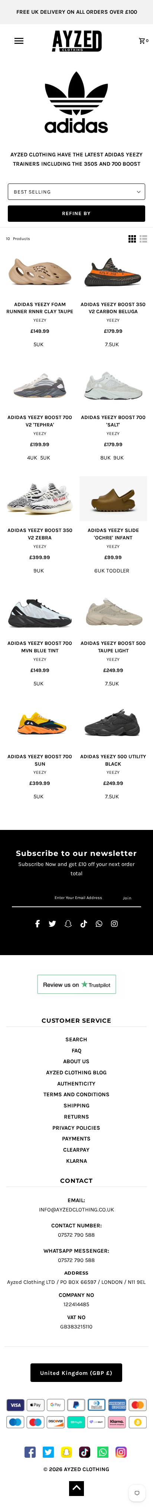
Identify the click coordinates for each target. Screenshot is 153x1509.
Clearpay (76, 1149)
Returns (76, 1116)
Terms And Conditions (76, 1094)
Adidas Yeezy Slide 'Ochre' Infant (113, 534)
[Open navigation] (19, 41)
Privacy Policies (76, 1128)
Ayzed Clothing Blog (76, 1072)
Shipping (76, 1105)
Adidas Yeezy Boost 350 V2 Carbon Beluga (113, 308)
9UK (118, 457)
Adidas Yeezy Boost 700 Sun (39, 760)
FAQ (76, 1050)
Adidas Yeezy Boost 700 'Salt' (113, 421)
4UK (32, 457)
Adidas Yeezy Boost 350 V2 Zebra (39, 534)
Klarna (76, 1161)
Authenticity (76, 1083)
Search (76, 1039)
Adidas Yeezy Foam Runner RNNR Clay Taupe (39, 308)
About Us (76, 1061)
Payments (76, 1138)
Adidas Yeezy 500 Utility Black (113, 760)
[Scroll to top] (76, 1488)
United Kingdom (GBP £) (76, 1373)
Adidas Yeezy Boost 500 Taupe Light (113, 647)
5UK (38, 344)
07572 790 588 (76, 1230)
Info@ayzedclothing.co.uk (76, 1205)
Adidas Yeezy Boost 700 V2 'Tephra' (39, 421)
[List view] (143, 239)
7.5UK (112, 344)
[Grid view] (132, 239)
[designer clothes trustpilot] (76, 985)
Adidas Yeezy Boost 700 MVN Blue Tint (39, 647)
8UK (105, 457)
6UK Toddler (111, 570)
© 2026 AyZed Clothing (76, 1469)
